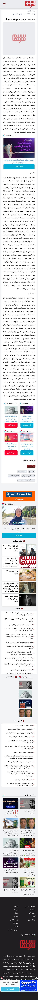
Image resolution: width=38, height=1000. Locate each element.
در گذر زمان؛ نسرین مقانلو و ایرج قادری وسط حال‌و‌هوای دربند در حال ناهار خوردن (20, 653)
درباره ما (32, 909)
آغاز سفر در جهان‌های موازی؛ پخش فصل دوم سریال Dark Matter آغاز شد (19, 784)
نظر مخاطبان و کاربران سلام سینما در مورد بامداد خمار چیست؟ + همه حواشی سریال (10, 587)
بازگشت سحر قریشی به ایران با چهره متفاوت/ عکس (19, 647)
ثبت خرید (19, 535)
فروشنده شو (10, 989)
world (29, 11)
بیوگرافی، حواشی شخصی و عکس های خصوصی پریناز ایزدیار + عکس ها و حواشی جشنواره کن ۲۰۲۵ (19, 636)
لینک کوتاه (31, 466)
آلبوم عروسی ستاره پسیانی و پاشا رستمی (21, 625)
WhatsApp (17, 14)
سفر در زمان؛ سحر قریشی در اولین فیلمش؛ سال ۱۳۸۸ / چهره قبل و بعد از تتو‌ (19, 630)
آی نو (16, 926)
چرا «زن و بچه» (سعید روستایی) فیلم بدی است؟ (10, 548)
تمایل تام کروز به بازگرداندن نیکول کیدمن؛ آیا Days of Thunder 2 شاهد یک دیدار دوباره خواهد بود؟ (20, 774)
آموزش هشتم (13, 930)
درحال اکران (31, 920)
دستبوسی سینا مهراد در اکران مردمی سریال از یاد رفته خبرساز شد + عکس (18, 665)
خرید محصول (27, 453)
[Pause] (4, 523)
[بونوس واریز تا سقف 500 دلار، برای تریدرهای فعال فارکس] (25, 703)
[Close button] (36, 978)
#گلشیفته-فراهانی (14, 476)
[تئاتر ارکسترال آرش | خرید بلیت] (25, 685)
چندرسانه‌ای (14, 920)
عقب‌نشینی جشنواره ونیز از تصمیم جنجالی (20, 729)
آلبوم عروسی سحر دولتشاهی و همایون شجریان (19, 642)
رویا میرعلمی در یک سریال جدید (23, 780)
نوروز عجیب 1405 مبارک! (12, 572)
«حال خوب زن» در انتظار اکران (24, 725)
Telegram (15, 14)
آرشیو (33, 916)
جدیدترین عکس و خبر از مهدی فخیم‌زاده (21, 737)
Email (19, 14)
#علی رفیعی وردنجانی (28, 476)
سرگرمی (15, 916)
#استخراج (32, 472)
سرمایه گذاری (11, 425)
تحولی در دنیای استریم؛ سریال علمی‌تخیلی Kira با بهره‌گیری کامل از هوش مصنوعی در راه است (18, 767)
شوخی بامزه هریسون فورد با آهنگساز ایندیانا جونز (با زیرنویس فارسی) (18, 747)
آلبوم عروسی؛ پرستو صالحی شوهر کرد (22, 670)
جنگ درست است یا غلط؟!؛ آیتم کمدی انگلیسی (19, 762)
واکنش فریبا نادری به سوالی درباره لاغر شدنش (19, 733)
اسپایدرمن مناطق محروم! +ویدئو (23, 752)
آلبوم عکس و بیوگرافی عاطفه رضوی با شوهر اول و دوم (19, 620)
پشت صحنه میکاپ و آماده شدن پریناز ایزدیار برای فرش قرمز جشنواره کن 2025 (18, 659)
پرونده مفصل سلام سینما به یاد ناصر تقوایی (11, 599)
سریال (16, 913)
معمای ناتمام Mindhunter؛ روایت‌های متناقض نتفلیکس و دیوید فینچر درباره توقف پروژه (19, 757)
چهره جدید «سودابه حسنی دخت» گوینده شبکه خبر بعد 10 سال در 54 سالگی (19, 614)
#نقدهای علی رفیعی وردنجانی (26, 480)
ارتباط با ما (32, 913)
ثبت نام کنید (19, 166)
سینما (16, 909)
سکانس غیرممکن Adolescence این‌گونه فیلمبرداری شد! (21, 742)
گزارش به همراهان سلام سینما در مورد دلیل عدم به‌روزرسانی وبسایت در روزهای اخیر (10, 562)
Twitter (13, 14)
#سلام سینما (22, 472)
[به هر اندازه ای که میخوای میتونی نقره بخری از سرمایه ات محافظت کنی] (25, 694)
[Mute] (7, 523)
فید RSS (15, 923)
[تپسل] (4, 135)
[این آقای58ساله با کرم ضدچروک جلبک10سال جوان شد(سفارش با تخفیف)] (25, 713)
